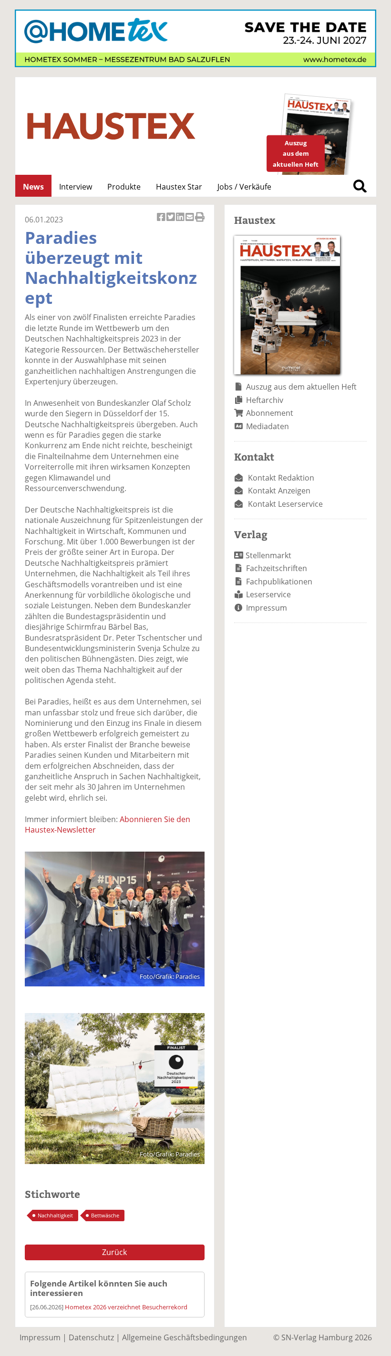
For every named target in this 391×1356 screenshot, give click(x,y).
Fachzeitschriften (276, 568)
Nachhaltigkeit (55, 1215)
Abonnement (269, 413)
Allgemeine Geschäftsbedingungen (184, 1337)
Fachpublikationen (279, 581)
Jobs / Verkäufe (244, 186)
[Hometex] (195, 64)
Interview (75, 186)
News (33, 186)
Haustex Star (179, 186)
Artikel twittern (171, 222)
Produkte (124, 186)
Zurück (114, 1252)
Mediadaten (267, 426)
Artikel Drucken (200, 222)
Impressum (266, 608)
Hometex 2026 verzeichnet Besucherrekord (126, 1307)
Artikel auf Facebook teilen (161, 222)
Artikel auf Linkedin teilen (180, 222)
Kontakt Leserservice (285, 504)
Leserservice (268, 594)
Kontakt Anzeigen (279, 490)
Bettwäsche (105, 1215)
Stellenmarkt (268, 555)
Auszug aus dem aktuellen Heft (301, 387)
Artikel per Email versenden (190, 222)
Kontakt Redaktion (281, 477)
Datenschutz (91, 1337)
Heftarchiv (264, 400)
